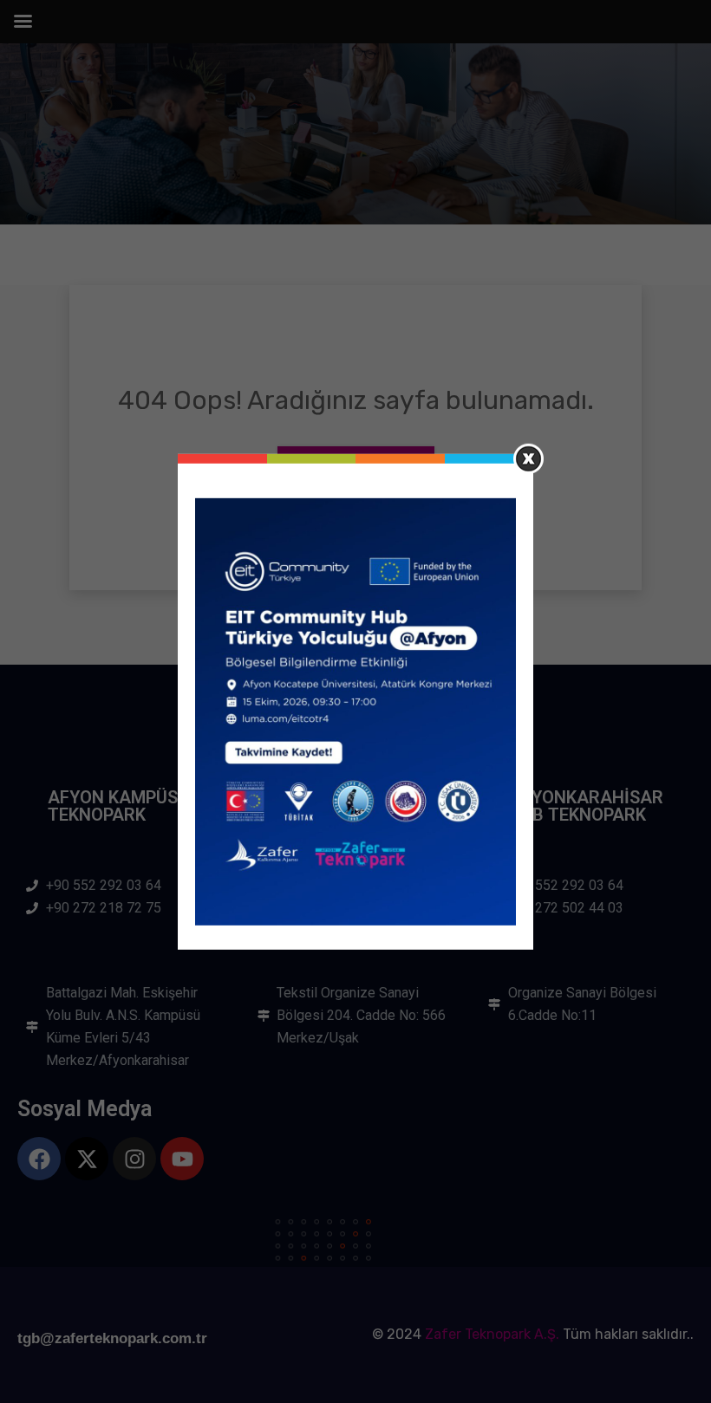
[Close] (528, 458)
